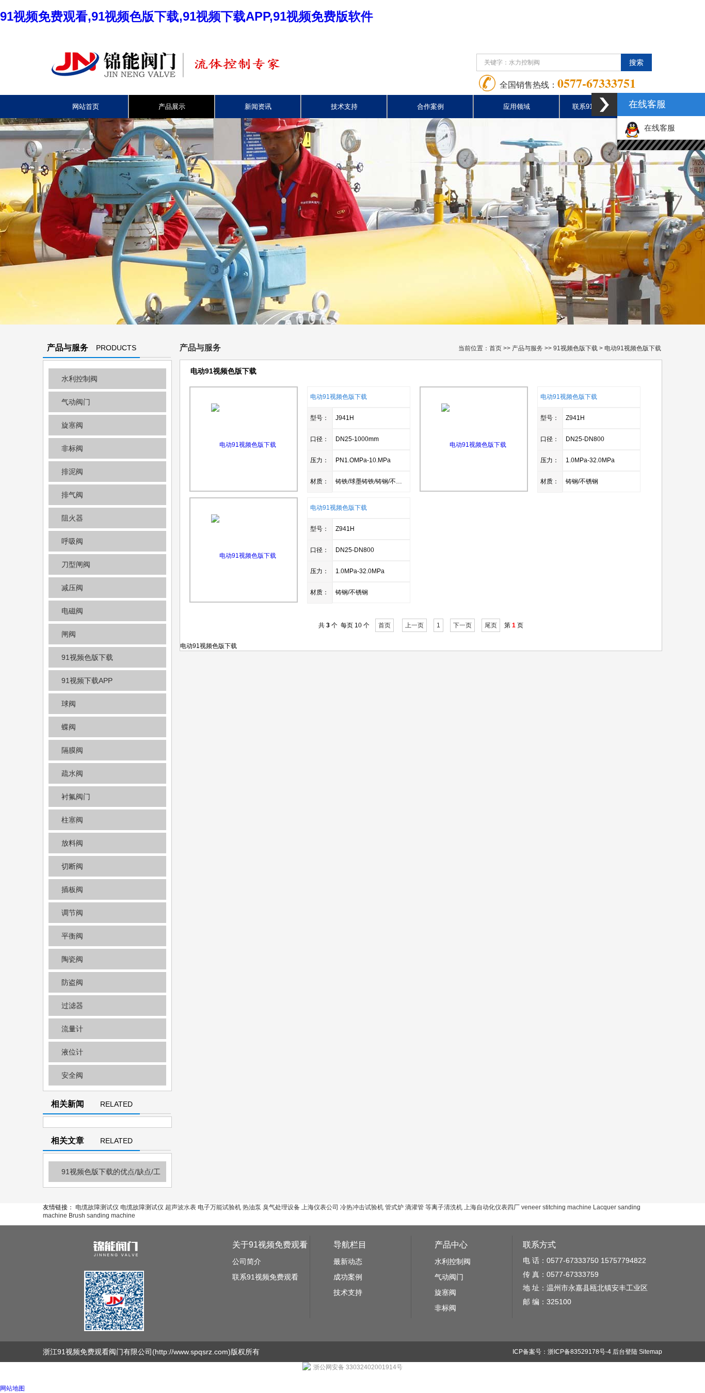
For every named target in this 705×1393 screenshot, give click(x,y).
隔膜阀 (72, 750)
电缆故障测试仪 (97, 1207)
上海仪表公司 (320, 1207)
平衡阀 (72, 936)
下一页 (462, 625)
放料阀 (72, 843)
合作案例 (430, 106)
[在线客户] (604, 104)
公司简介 (246, 1261)
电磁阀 (72, 611)
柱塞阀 (72, 820)
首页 (495, 348)
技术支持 (344, 106)
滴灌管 (414, 1207)
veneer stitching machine (556, 1207)
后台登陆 (625, 1351)
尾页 (491, 625)
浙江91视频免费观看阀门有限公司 (97, 1352)
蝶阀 (68, 727)
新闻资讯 (258, 106)
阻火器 (72, 518)
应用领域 (516, 106)
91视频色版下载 (87, 657)
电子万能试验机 (219, 1207)
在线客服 (657, 127)
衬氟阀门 (75, 796)
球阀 (68, 704)
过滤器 (72, 1005)
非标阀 (72, 448)
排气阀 (72, 495)
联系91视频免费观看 (265, 1277)
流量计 (72, 1029)
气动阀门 (75, 402)
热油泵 (252, 1207)
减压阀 (72, 588)
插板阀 (72, 889)
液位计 (72, 1052)
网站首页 (85, 106)
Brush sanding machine (102, 1215)
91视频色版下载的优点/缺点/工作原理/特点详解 (105, 1175)
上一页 (414, 625)
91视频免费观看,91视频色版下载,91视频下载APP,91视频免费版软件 (186, 16)
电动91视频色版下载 (338, 396)
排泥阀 (72, 471)
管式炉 (394, 1207)
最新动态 (347, 1261)
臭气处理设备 (281, 1207)
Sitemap (650, 1351)
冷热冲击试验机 (361, 1207)
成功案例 (347, 1277)
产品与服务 (527, 348)
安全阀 (72, 1075)
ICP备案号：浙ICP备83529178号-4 (561, 1351)
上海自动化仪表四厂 (492, 1207)
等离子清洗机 (443, 1207)
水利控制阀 (79, 379)
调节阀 (72, 913)
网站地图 (12, 1388)
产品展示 (171, 106)
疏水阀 (72, 773)
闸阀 (68, 634)
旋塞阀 (72, 425)
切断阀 (72, 866)
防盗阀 (72, 982)
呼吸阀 (72, 541)
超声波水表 (180, 1207)
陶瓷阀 (72, 959)
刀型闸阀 (75, 564)
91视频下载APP (87, 680)
